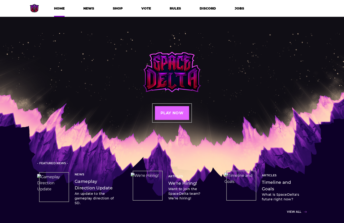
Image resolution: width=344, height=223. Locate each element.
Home (59, 8)
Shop (118, 8)
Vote (146, 8)
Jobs (239, 8)
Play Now (172, 113)
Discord (208, 8)
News (88, 8)
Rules (175, 8)
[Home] (34, 11)
